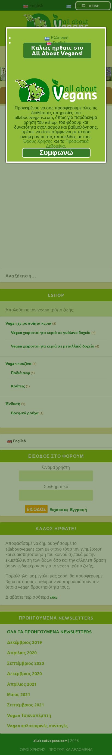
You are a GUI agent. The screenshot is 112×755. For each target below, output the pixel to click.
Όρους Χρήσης (37, 141)
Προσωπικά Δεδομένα (67, 143)
